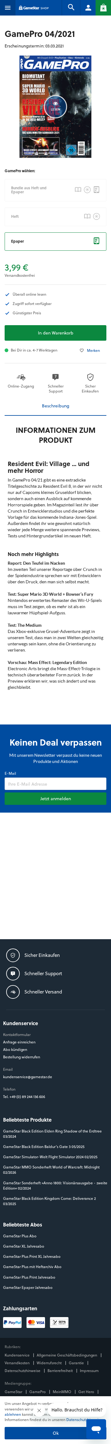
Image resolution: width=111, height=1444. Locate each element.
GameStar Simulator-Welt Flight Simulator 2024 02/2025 (50, 1156)
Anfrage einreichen (19, 1042)
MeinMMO (62, 1391)
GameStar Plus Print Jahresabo (29, 1277)
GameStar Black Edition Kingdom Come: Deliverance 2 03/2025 (49, 1201)
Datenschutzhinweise (23, 1370)
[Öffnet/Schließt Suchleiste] (71, 8)
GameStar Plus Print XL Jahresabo (31, 1256)
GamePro (38, 1391)
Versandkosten (18, 1363)
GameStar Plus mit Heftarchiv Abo (32, 1266)
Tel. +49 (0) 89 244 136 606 (24, 1096)
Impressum (89, 1370)
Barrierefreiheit (60, 1370)
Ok (56, 1433)
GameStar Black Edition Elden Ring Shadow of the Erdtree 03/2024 (52, 1133)
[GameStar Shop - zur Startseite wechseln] (34, 8)
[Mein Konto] (88, 8)
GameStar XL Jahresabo (23, 1246)
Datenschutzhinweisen (85, 1419)
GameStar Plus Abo (19, 1236)
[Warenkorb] (103, 8)
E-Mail (10, 773)
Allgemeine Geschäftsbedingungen (67, 1355)
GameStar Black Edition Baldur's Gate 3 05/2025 (43, 1146)
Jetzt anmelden (55, 798)
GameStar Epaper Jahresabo (27, 1287)
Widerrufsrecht (50, 1363)
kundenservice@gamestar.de (27, 1076)
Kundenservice (18, 1355)
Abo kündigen (15, 1049)
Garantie (77, 1363)
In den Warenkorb (55, 333)
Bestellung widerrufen (21, 1057)
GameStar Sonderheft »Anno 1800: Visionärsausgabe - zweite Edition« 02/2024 (55, 1185)
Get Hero (86, 1391)
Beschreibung (55, 406)
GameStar (14, 1391)
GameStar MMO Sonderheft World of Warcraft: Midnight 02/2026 (51, 1169)
